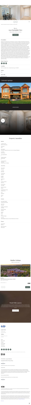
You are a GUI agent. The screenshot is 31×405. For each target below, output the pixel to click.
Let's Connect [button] (15, 310)
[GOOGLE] (10, 349)
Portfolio (2, 342)
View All (27, 287)
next (17, 22)
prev (14, 22)
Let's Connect (3, 346)
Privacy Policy (10, 360)
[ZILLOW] (8, 349)
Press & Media (3, 343)
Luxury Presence (9, 358)
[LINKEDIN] (6, 349)
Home (2, 339)
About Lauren (3, 340)
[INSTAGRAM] (4, 349)
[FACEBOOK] (2, 349)
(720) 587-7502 (3, 331)
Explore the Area (16, 107)
